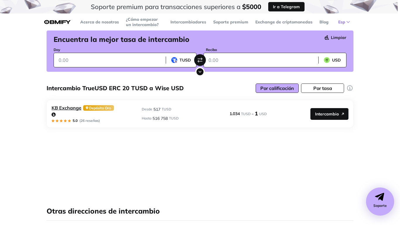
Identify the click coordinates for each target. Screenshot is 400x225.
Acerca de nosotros (99, 22)
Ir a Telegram (286, 6)
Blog (324, 22)
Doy (57, 49)
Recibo (211, 49)
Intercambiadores (188, 22)
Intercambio (327, 114)
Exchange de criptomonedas (283, 22)
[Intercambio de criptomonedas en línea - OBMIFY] (57, 22)
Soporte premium (230, 22)
